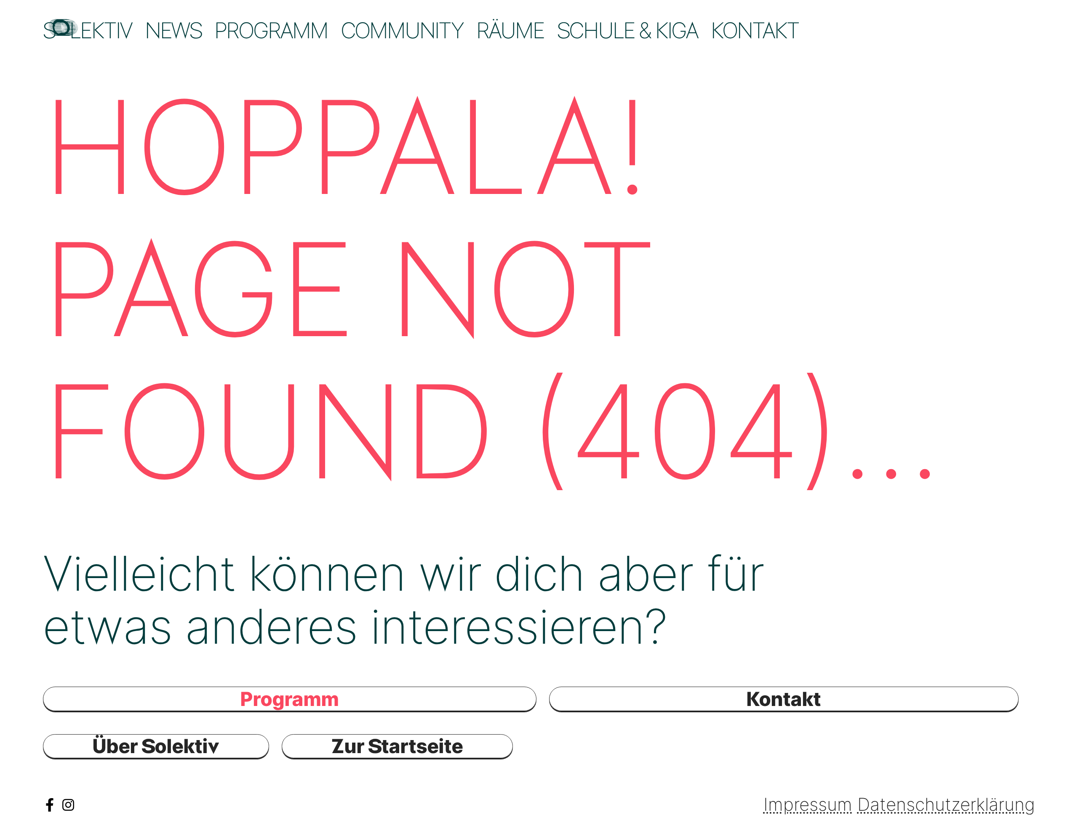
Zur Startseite (397, 746)
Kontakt (755, 30)
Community (402, 30)
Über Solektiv (156, 746)
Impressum (807, 804)
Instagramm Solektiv (68, 805)
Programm (270, 30)
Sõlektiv (87, 30)
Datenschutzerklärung (946, 804)
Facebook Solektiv (49, 805)
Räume (510, 30)
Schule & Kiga (627, 30)
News (173, 30)
